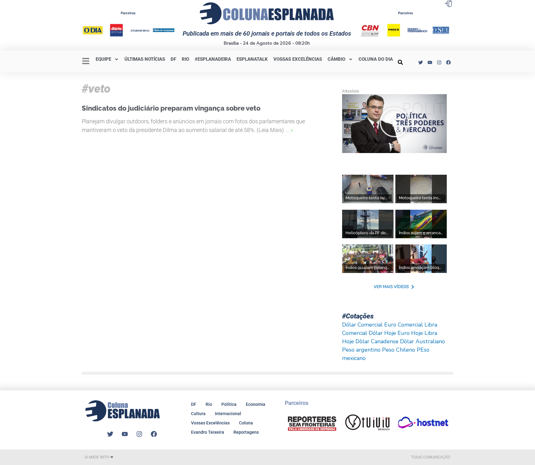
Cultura (198, 413)
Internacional (228, 413)
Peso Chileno (398, 349)
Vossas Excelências (297, 59)
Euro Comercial (403, 324)
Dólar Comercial (362, 324)
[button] (400, 62)
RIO (185, 59)
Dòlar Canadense (376, 341)
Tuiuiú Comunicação (430, 457)
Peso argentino (361, 349)
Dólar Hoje (382, 333)
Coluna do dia (376, 59)
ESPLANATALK (252, 59)
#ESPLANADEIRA (213, 59)
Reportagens (246, 432)
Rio (209, 404)
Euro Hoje (410, 333)
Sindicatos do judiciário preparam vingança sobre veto (171, 108)
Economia (255, 404)
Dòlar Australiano (422, 341)
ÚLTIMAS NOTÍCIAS (144, 59)
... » (289, 130)
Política (229, 404)
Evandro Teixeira (207, 432)
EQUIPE (103, 59)
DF (173, 59)
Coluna (246, 422)
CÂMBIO (336, 59)
